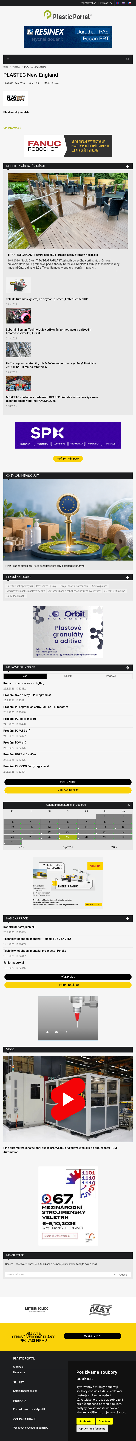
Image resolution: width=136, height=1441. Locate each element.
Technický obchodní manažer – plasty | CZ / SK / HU (37, 939)
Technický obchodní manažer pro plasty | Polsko (34, 950)
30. (123, 837)
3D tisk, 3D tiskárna (114, 591)
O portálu (18, 1367)
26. (49, 837)
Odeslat (123, 1274)
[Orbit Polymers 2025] (68, 632)
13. (68, 826)
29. (105, 837)
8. (105, 821)
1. (105, 816)
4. (31, 821)
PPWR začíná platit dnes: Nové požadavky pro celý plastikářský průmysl (44, 565)
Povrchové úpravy (46, 586)
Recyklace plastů (16, 596)
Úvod (5, 67)
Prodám (111, 676)
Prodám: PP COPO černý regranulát (26, 766)
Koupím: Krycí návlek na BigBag (23, 683)
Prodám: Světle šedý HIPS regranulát (27, 695)
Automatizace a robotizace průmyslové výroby (74, 591)
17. (12, 832)
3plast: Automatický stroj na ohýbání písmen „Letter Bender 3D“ (47, 299)
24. (12, 837)
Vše (25, 676)
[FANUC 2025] (68, 146)
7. (86, 821)
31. (12, 842)
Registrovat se (88, 3)
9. (123, 821)
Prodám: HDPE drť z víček (19, 754)
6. (68, 821)
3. (13, 821)
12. (49, 826)
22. (105, 832)
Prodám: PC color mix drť (19, 718)
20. (68, 832)
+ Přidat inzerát (68, 790)
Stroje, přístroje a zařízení (74, 586)
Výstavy (16, 67)
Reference (19, 1372)
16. (123, 826)
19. (49, 832)
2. (123, 816)
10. (12, 826)
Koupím (68, 676)
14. (86, 826)
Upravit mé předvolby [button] (92, 1428)
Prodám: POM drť (14, 742)
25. (31, 837)
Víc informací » (12, 128)
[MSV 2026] (68, 1206)
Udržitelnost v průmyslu (20, 586)
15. (105, 826)
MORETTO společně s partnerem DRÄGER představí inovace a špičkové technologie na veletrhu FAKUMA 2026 (52, 399)
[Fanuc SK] (68, 883)
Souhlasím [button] (85, 1421)
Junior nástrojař (13, 962)
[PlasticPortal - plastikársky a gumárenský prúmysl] (68, 15)
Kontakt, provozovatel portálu (29, 1409)
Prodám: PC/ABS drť (16, 730)
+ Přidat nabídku (68, 985)
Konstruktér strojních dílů (19, 927)
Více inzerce (68, 782)
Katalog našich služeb (25, 1390)
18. (31, 832)
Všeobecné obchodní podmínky (30, 1427)
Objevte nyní (92, 1335)
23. (123, 832)
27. (68, 837)
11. (31, 826)
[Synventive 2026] (68, 435)
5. (49, 821)
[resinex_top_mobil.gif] (68, 37)
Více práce (68, 976)
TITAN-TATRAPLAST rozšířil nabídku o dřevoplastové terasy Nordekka (53, 255)
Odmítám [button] (104, 1421)
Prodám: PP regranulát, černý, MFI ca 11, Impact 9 (35, 707)
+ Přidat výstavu (68, 458)
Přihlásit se (106, 3)
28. (86, 837)
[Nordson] (68, 1018)
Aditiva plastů (99, 586)
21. (86, 832)
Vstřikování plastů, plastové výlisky (26, 591)
